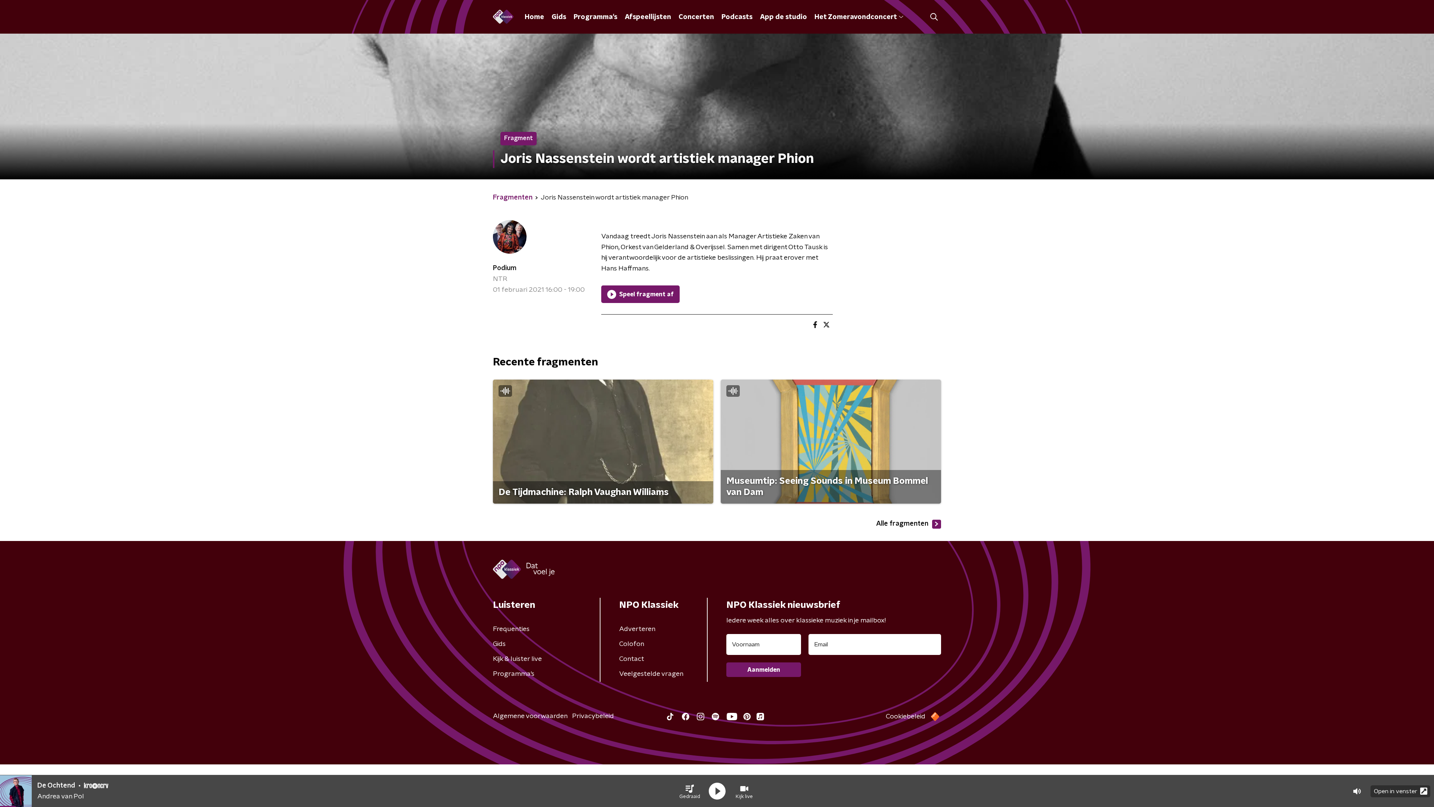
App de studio (783, 17)
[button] (690, 791)
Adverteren (637, 629)
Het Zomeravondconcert (855, 17)
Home (534, 17)
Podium (504, 268)
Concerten (696, 17)
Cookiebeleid (905, 716)
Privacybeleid (593, 716)
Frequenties (511, 629)
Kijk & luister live (517, 659)
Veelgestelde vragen (651, 674)
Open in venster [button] (1395, 791)
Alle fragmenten (902, 523)
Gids (559, 17)
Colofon (631, 644)
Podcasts (736, 17)
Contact (631, 659)
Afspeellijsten (648, 17)
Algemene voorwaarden (530, 716)
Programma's (595, 17)
